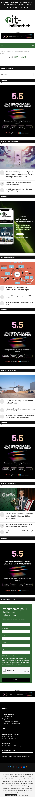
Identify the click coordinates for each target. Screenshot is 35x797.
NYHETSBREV (5, 2)
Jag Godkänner (11, 795)
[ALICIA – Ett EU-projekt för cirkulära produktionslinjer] (17, 273)
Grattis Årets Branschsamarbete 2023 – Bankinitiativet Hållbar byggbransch (19, 516)
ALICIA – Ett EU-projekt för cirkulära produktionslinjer (17, 288)
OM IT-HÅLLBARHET (26, 2)
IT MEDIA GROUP (25, 5)
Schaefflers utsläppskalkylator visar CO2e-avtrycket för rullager (19, 190)
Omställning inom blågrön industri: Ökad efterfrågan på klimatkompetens (19, 525)
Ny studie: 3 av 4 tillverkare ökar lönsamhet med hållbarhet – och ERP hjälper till (20, 416)
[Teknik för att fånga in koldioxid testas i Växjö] (17, 386)
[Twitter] (10, 8)
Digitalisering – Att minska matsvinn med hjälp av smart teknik (19, 183)
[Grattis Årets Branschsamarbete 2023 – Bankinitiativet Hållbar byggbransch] (17, 499)
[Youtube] (21, 8)
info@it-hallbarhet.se (13, 723)
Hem (1, 51)
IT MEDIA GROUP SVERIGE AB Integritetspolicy (16, 756)
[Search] (33, 45)
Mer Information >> (25, 795)
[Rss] (27, 8)
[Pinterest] (16, 8)
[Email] (24, 8)
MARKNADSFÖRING (11, 5)
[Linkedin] (18, 8)
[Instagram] (13, 8)
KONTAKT (14, 2)
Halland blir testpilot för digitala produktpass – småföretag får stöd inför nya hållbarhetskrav (20, 174)
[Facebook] (7, 8)
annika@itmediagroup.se (14, 739)
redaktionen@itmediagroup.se (16, 746)
